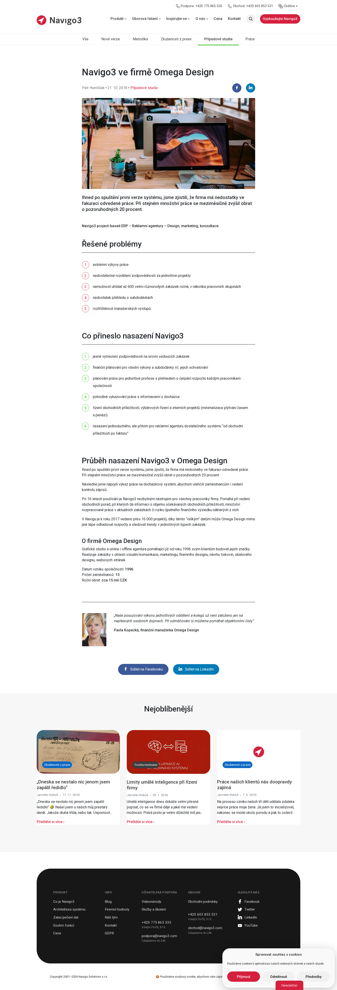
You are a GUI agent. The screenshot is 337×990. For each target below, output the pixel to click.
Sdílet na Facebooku (146, 669)
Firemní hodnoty (117, 909)
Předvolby (313, 977)
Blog (108, 902)
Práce (250, 39)
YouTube (251, 925)
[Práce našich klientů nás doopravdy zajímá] (258, 751)
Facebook (252, 902)
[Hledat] (250, 18)
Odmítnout (278, 977)
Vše (85, 39)
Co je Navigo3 (64, 902)
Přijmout (243, 977)
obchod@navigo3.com (205, 928)
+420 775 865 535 (156, 922)
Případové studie (218, 39)
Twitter (249, 909)
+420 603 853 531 (203, 914)
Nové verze (110, 39)
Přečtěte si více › (50, 822)
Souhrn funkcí (63, 925)
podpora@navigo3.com (159, 936)
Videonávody (151, 902)
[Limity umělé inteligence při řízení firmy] (168, 751)
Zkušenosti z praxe (176, 39)
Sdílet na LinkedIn (199, 669)
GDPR (109, 933)
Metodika (140, 39)
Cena (57, 933)
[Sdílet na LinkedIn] (250, 88)
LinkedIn (250, 917)
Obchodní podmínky (203, 902)
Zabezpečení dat (65, 917)
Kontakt (111, 925)
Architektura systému (69, 909)
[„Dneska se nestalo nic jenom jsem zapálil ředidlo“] (78, 751)
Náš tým (111, 917)
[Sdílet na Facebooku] (236, 88)
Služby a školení (154, 909)
